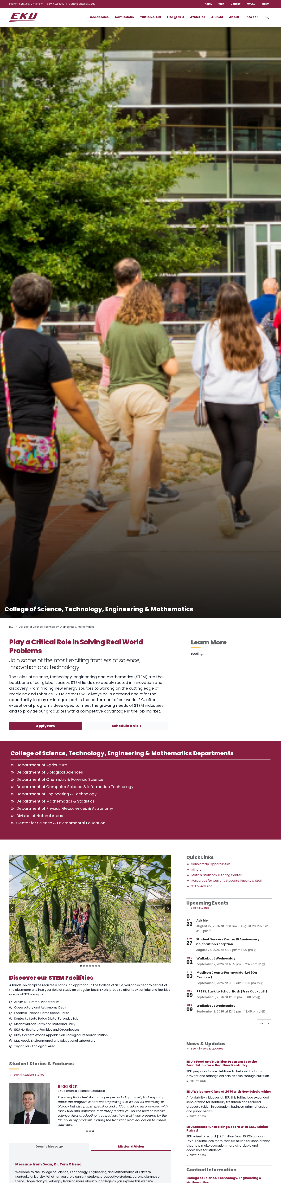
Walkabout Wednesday (216, 958)
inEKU (265, 3)
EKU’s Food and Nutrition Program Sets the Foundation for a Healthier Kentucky (221, 1063)
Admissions (124, 17)
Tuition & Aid (150, 17)
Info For (251, 17)
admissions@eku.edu (82, 3)
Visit (221, 3)
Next (263, 1023)
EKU (11, 626)
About (234, 17)
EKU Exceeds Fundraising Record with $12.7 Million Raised (227, 1128)
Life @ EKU (175, 17)
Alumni (217, 17)
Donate (236, 3)
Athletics (197, 17)
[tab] (81, 966)
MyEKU (251, 3)
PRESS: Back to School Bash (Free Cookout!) (232, 991)
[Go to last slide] (12, 908)
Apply (208, 3)
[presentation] (29, 1103)
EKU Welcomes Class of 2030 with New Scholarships (228, 1091)
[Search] (267, 17)
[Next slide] (168, 908)
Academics (99, 17)
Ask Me (202, 920)
